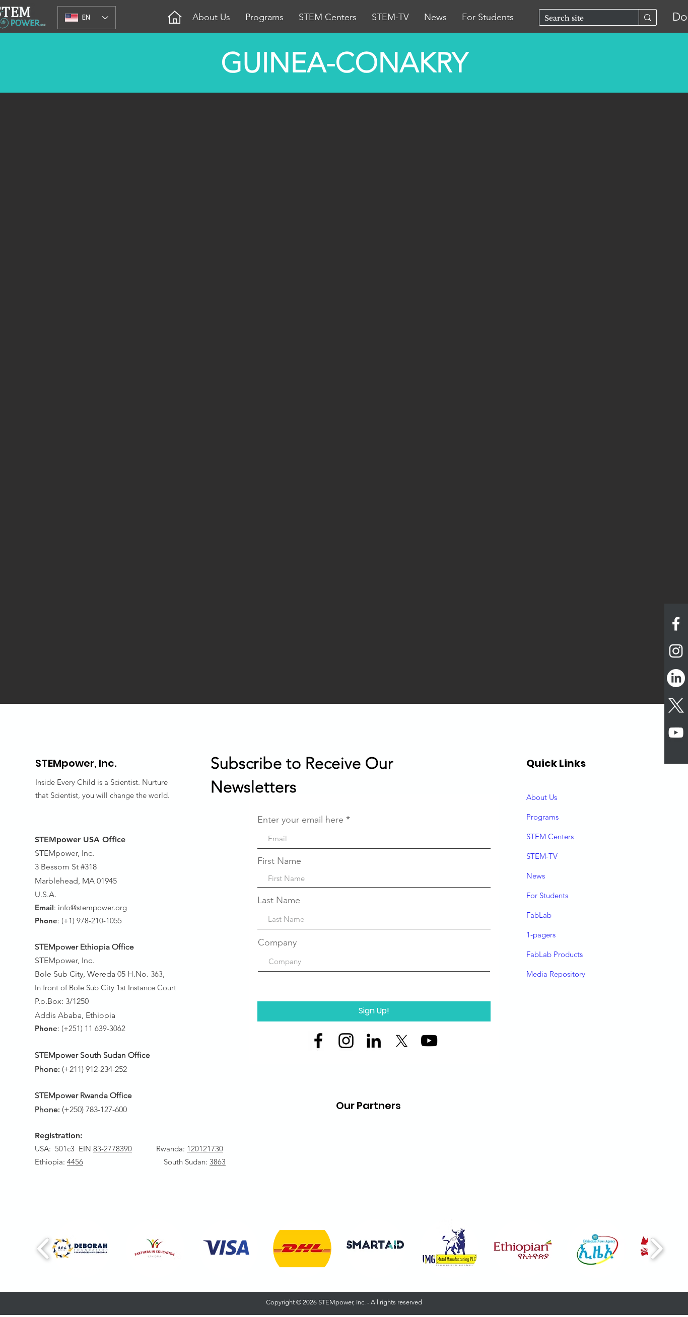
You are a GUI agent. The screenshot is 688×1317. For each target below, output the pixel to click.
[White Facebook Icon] (676, 624)
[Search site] (647, 17)
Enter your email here (300, 819)
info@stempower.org (92, 907)
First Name (279, 860)
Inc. (107, 763)
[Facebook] (318, 1041)
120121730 (205, 1148)
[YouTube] (429, 1041)
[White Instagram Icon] (676, 651)
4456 (75, 1161)
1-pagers (541, 934)
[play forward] (656, 1248)
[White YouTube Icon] (676, 732)
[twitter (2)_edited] (401, 1041)
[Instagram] (346, 1041)
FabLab (539, 915)
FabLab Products (554, 954)
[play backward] (43, 1248)
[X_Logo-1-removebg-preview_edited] (676, 705)
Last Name (278, 900)
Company (277, 942)
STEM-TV (542, 856)
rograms (545, 817)
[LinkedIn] (676, 678)
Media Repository (555, 974)
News (535, 876)
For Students (547, 895)
